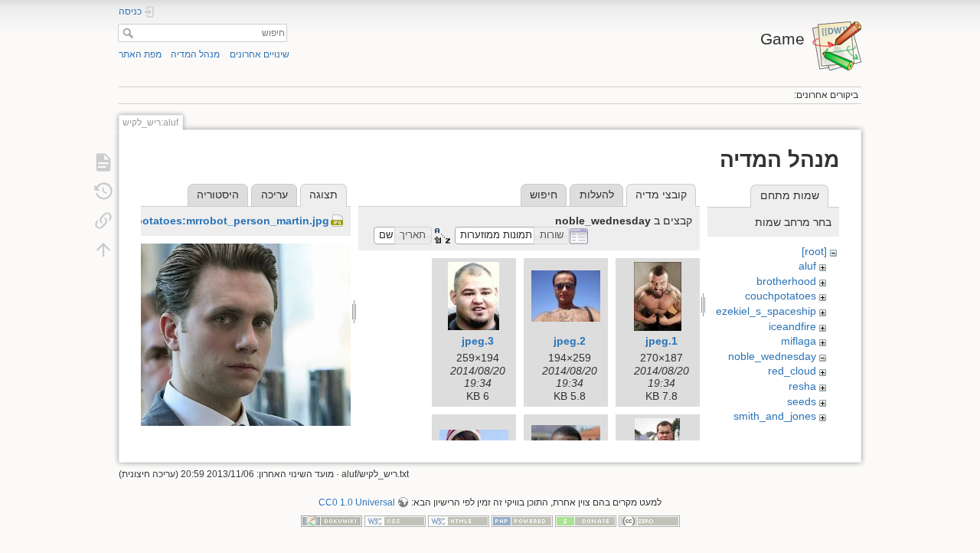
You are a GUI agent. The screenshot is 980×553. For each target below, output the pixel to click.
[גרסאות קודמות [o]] (103, 191)
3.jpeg (478, 341)
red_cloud (792, 371)
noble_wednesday (772, 356)
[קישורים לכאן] (103, 220)
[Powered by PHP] (522, 520)
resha (802, 386)
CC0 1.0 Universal (356, 502)
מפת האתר (140, 54)
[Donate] (585, 520)
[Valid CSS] (395, 520)
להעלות (597, 194)
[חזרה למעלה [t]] (103, 249)
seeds (801, 401)
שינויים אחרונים (259, 54)
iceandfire (792, 326)
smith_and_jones (774, 416)
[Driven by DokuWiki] (331, 520)
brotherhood (786, 281)
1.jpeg (661, 341)
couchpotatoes (780, 296)
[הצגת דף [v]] (103, 162)
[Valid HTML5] (458, 520)
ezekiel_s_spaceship (766, 311)
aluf (807, 266)
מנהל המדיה (195, 54)
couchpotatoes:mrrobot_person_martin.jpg (216, 220)
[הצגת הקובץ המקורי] (246, 362)
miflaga (798, 341)
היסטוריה (218, 194)
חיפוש (126, 33)
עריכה (274, 194)
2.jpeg (570, 341)
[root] (814, 251)
